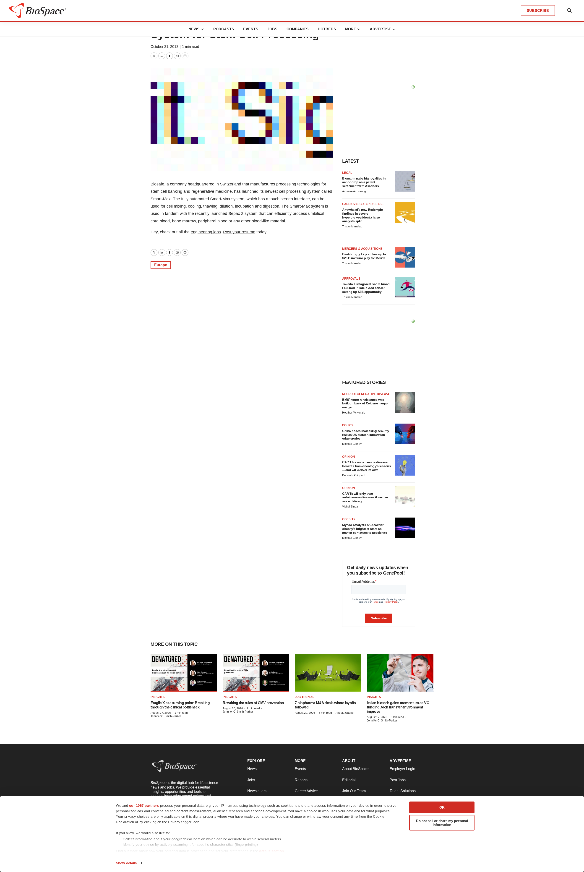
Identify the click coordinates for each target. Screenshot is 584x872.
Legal (347, 172)
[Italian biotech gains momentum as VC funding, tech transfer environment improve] (400, 673)
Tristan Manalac (352, 226)
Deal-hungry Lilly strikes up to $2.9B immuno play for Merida (364, 256)
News (194, 29)
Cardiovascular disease (363, 204)
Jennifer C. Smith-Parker (166, 716)
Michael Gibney (352, 443)
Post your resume (239, 232)
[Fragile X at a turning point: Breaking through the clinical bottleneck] (184, 673)
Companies (298, 29)
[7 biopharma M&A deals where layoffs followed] (328, 673)
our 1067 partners (144, 805)
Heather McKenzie (353, 412)
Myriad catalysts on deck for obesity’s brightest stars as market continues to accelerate (364, 528)
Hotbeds (327, 29)
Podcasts (223, 29)
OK (442, 807)
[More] (202, 29)
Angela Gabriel (345, 712)
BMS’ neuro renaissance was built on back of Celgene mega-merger (365, 403)
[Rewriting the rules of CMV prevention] (256, 673)
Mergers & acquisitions (362, 248)
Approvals (351, 278)
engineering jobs (206, 232)
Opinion (348, 456)
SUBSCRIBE (538, 11)
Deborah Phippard (353, 475)
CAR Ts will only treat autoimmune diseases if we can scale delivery (365, 497)
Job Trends (304, 697)
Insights (158, 697)
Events (250, 29)
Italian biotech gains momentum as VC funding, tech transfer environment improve (398, 707)
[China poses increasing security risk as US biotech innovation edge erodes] (405, 434)
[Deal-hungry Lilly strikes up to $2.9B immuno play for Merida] (405, 257)
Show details (126, 863)
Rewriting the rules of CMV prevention (253, 703)
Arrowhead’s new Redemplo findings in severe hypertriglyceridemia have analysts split (362, 215)
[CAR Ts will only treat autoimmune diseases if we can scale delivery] (405, 496)
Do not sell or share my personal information (442, 823)
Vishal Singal (350, 506)
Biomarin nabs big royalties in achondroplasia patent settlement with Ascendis (364, 182)
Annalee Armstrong (354, 191)
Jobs (272, 29)
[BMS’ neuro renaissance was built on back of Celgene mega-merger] (405, 402)
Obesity (348, 519)
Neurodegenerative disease (366, 394)
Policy (347, 425)
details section (271, 851)
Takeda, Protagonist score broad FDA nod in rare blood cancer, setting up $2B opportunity (366, 288)
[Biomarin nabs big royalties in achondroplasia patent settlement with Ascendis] (405, 181)
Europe (160, 265)
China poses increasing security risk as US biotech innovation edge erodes (365, 434)
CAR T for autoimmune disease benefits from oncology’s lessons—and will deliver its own (366, 466)
